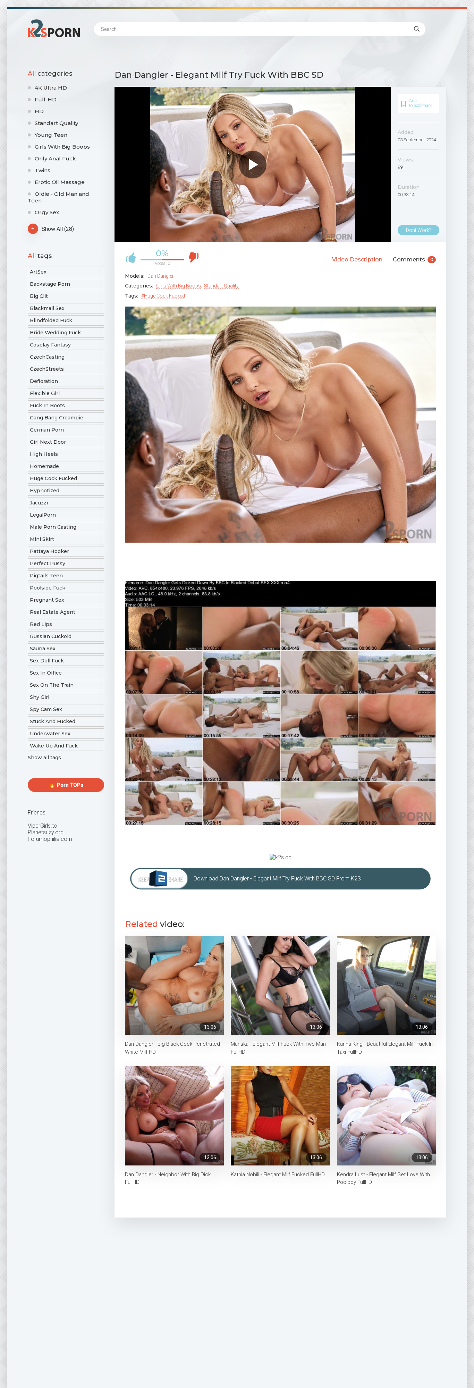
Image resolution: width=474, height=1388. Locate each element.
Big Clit (39, 296)
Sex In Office (46, 673)
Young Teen (51, 135)
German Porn (47, 430)
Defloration (44, 381)
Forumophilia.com (50, 839)
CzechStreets (47, 369)
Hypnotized (44, 490)
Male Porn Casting (53, 527)
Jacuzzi (39, 503)
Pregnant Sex (47, 600)
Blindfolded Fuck (51, 320)
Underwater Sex (50, 733)
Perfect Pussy (47, 563)
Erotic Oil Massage (60, 182)
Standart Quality (56, 123)
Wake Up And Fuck (54, 746)
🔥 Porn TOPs (66, 785)
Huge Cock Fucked (53, 478)
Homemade (44, 466)
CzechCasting (47, 357)
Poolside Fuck (47, 588)
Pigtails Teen (46, 575)
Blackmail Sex (47, 308)
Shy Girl (39, 697)
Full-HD (46, 99)
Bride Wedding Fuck (55, 332)
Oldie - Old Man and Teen (58, 197)
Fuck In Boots (47, 405)
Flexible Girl (45, 393)
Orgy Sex (47, 212)
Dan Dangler (160, 276)
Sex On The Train (52, 685)
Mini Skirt (42, 539)
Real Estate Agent (52, 612)
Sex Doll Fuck (47, 661)
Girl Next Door (48, 442)
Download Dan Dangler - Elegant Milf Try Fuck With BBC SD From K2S (277, 878)
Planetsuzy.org (46, 832)
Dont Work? (418, 230)
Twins (42, 170)
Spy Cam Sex (46, 709)
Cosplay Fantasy (50, 345)
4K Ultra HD (51, 87)
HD (39, 111)
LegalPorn (43, 515)
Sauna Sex (43, 648)
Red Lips (41, 624)
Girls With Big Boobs (62, 146)
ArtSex (38, 272)
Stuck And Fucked (52, 721)
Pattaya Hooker (49, 551)
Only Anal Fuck (55, 158)
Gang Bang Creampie (56, 418)
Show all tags (44, 757)
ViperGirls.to (42, 825)
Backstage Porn (50, 284)
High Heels (44, 454)
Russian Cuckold (50, 636)
